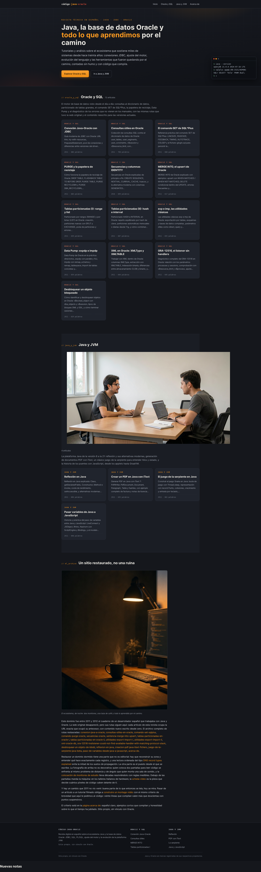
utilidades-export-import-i (119, 739)
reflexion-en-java (105, 747)
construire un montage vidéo (118, 792)
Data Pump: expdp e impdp (80, 250)
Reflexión (173, 834)
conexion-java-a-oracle (93, 732)
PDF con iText (175, 838)
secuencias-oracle (96, 736)
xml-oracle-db (68, 743)
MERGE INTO (136, 843)
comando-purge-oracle (73, 736)
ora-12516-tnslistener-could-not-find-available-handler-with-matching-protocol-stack (121, 743)
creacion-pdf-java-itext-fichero (131, 747)
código (73, 4)
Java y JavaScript (177, 847)
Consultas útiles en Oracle (127, 128)
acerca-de (133, 750)
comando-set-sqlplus (145, 732)
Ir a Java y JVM (101, 73)
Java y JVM (181, 4)
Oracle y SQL (167, 4)
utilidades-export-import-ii (148, 739)
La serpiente (174, 843)
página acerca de (91, 805)
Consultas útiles (137, 838)
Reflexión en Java (75, 476)
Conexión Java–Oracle (140, 834)
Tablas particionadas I (140, 847)
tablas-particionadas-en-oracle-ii (88, 739)
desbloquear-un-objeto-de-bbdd (78, 747)
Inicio (155, 4)
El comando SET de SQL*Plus (175, 128)
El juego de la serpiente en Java (177, 476)
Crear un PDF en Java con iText (130, 476)
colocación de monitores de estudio (80, 775)
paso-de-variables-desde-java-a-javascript (105, 750)
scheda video (139, 779)
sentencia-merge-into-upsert (121, 736)
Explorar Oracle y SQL (75, 73)
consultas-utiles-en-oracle (119, 732)
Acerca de (194, 4)
